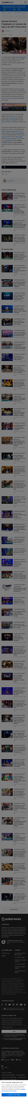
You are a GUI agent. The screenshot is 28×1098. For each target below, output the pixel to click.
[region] (14, 1089)
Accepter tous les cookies (14, 1094)
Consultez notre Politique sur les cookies (13, 1090)
